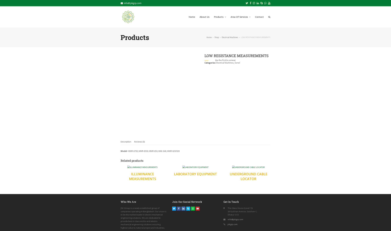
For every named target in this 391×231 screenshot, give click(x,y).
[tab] (126, 142)
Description (126, 141)
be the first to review (225, 60)
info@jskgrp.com (132, 3)
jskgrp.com (233, 224)
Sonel (237, 62)
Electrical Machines (225, 62)
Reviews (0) (139, 141)
